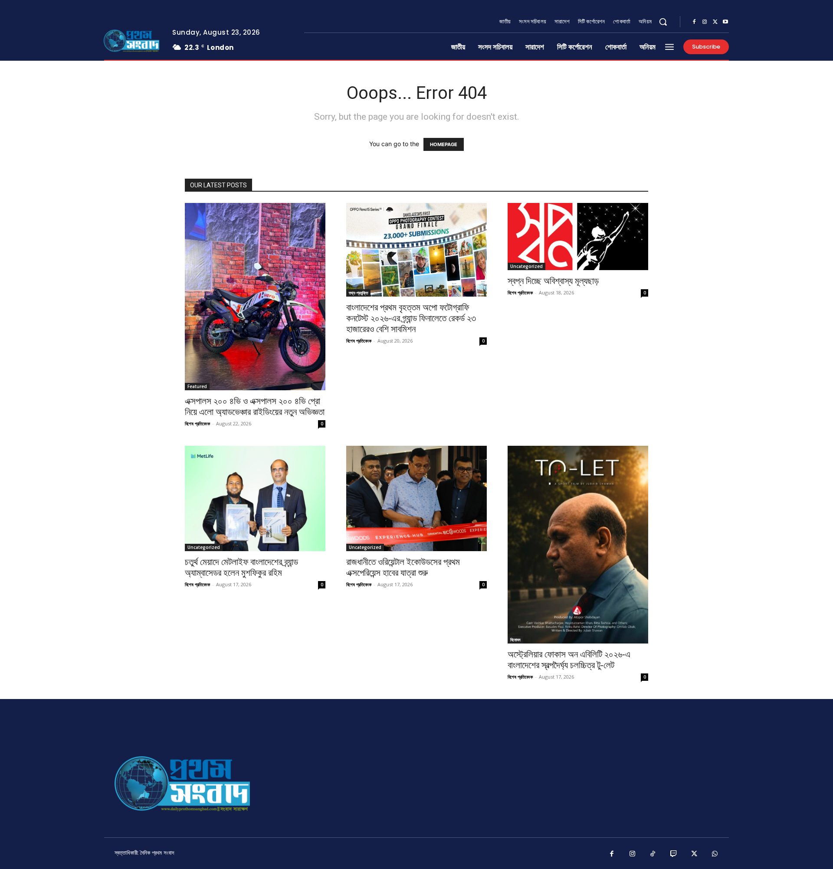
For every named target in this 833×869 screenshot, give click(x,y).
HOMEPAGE (443, 144)
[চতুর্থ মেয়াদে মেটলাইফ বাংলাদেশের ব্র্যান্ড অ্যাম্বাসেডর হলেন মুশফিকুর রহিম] (255, 498)
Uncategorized (526, 266)
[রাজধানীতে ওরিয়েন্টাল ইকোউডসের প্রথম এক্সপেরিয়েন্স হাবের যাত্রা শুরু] (416, 498)
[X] (715, 22)
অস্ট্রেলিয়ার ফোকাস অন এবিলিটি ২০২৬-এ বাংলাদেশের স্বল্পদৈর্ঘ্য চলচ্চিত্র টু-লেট (569, 659)
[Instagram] (704, 22)
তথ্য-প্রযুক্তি (358, 293)
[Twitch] (674, 854)
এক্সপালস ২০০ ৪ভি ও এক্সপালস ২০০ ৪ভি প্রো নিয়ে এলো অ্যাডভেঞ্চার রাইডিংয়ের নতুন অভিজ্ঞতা (255, 406)
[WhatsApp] (715, 854)
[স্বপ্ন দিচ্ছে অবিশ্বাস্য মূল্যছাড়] (578, 236)
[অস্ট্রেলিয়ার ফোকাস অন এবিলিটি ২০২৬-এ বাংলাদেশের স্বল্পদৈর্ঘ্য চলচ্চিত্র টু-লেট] (578, 545)
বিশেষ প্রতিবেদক (197, 423)
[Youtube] (725, 22)
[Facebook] (694, 22)
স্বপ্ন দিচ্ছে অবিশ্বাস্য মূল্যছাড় (553, 281)
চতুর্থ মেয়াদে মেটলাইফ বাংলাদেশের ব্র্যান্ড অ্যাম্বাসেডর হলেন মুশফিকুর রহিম (241, 567)
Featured (197, 386)
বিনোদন (515, 640)
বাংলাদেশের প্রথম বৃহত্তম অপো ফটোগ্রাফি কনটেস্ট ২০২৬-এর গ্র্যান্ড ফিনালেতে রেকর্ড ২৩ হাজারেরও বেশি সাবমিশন (411, 318)
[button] (663, 21)
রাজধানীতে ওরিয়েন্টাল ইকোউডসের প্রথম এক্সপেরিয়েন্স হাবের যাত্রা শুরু (403, 567)
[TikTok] (653, 854)
